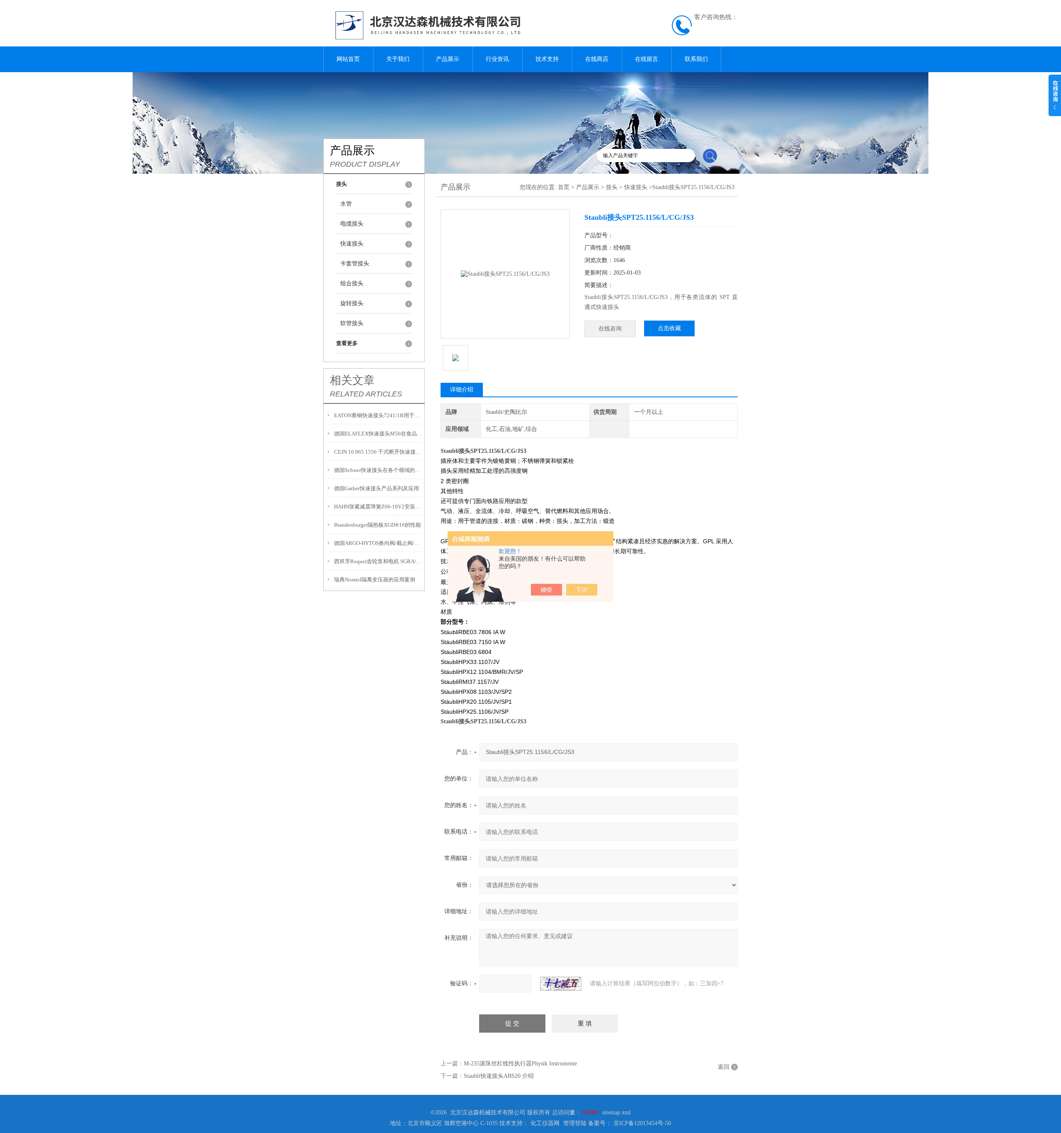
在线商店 (596, 59)
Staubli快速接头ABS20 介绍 (499, 1076)
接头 (612, 187)
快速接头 (351, 244)
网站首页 (348, 59)
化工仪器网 (545, 1123)
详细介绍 (461, 390)
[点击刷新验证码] (560, 984)
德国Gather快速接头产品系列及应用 (376, 488)
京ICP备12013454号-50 (642, 1123)
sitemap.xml (616, 1112)
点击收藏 (669, 328)
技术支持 (547, 59)
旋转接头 (351, 303)
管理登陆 (574, 1123)
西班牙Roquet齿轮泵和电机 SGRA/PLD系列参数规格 (378, 561)
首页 (563, 187)
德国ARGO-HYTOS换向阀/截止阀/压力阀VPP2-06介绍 (378, 543)
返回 (723, 1067)
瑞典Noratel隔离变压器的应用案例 (374, 579)
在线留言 (646, 59)
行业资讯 (497, 59)
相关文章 (352, 380)
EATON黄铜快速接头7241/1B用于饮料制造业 (378, 415)
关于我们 (397, 59)
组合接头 (351, 283)
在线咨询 (610, 329)
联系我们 (696, 59)
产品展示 (447, 59)
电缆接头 (351, 224)
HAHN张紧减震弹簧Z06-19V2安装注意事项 (378, 506)
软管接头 (351, 323)
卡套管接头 (354, 263)
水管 (346, 204)
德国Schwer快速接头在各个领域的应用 (378, 470)
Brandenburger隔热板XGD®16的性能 (377, 525)
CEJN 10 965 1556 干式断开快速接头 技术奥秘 (378, 452)
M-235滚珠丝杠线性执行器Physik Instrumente (520, 1063)
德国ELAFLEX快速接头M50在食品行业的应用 (378, 433)
